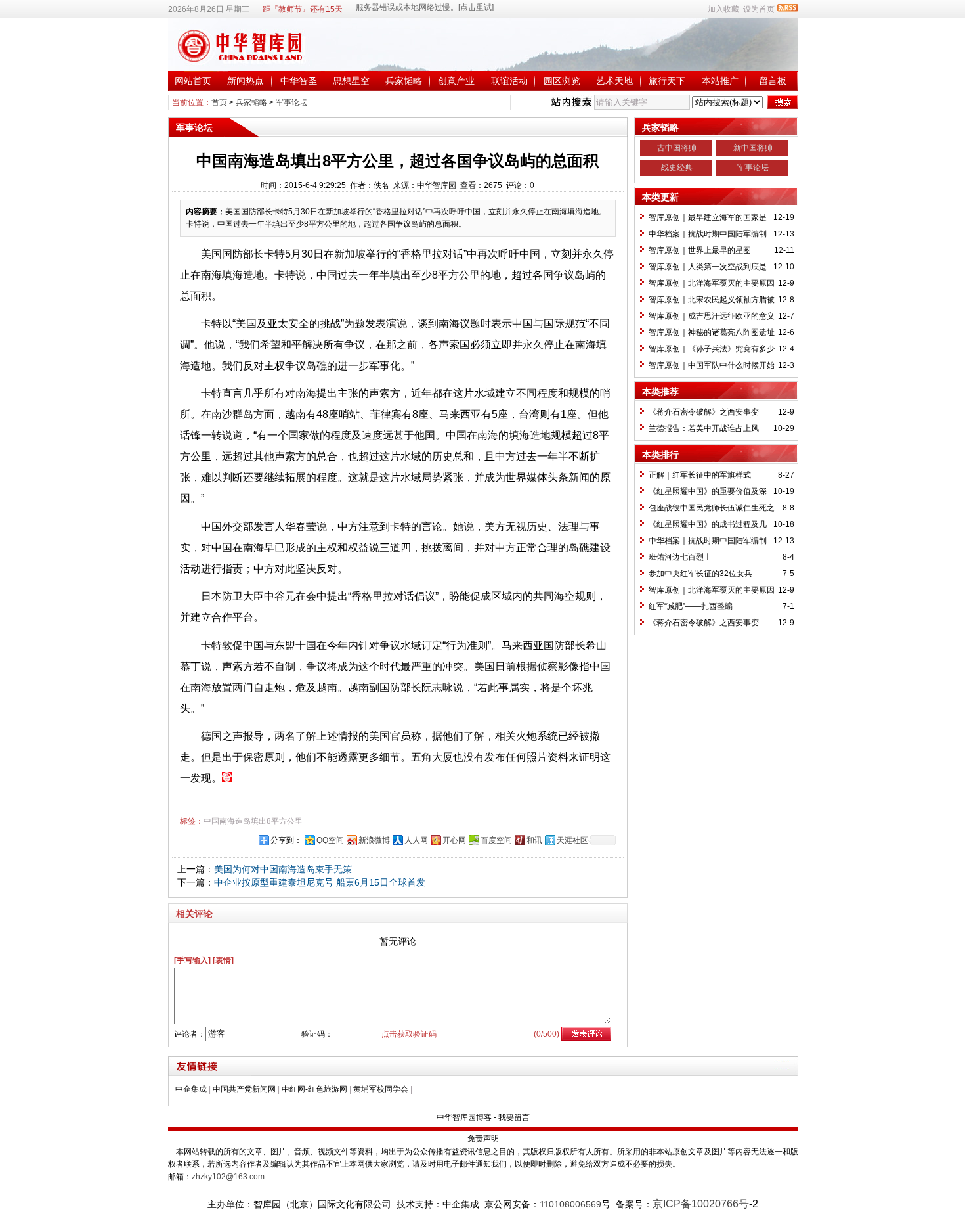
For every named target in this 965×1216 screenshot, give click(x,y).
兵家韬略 (403, 81)
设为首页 (759, 9)
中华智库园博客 (464, 1117)
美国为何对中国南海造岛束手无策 (283, 869)
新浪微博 (374, 840)
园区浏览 (562, 81)
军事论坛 (291, 102)
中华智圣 (298, 81)
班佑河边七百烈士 (680, 557)
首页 (219, 102)
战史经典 (677, 167)
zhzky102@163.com (228, 1176)
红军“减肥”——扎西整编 (691, 606)
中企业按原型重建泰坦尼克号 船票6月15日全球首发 (319, 882)
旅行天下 (667, 81)
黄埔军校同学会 (380, 1089)
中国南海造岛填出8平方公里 (253, 821)
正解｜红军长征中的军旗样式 (700, 475)
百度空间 (496, 840)
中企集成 (191, 1089)
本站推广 (720, 81)
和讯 (534, 840)
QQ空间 (330, 840)
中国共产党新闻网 (244, 1089)
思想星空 (351, 81)
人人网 (416, 840)
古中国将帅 (677, 147)
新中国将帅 (753, 147)
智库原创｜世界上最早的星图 (700, 250)
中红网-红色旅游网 (314, 1089)
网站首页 (193, 81)
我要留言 (514, 1117)
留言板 (772, 81)
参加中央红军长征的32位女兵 (700, 573)
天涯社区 (572, 840)
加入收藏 (723, 9)
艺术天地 (614, 81)
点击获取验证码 (409, 1034)
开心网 (454, 840)
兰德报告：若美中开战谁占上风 (704, 428)
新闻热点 (245, 81)
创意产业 (456, 81)
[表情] (223, 960)
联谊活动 (509, 81)
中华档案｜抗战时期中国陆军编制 (708, 233)
